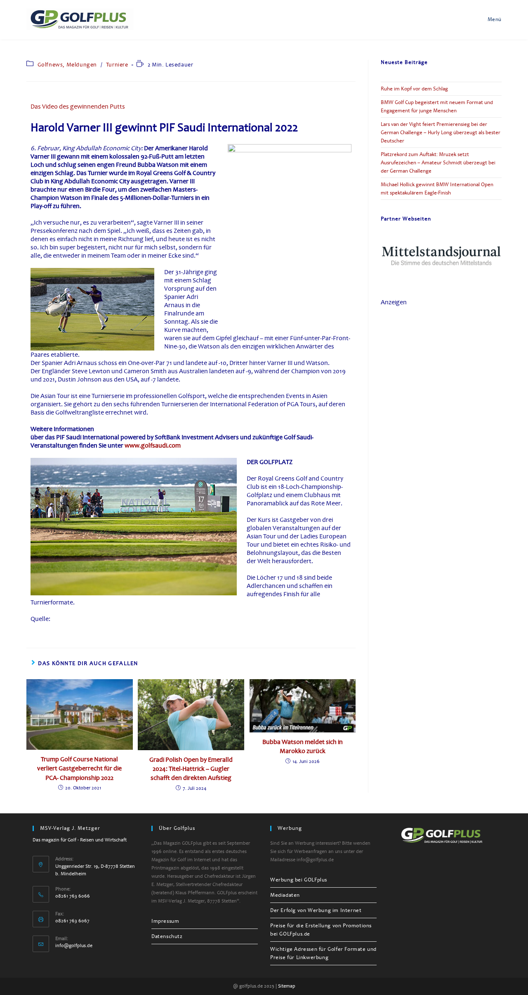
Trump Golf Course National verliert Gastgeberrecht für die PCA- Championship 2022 (79, 768)
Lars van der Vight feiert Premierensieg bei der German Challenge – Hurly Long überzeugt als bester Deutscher (440, 132)
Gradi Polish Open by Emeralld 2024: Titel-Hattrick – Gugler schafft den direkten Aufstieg (191, 769)
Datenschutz (167, 936)
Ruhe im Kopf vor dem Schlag (414, 88)
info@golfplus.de (73, 946)
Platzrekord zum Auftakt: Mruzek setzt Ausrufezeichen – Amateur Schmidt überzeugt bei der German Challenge (438, 162)
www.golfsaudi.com (153, 445)
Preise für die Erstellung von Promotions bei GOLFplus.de (321, 929)
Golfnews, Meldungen (67, 64)
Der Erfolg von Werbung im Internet (315, 910)
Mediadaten (285, 895)
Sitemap (286, 986)
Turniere (117, 64)
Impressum (165, 921)
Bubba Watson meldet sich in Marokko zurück (302, 746)
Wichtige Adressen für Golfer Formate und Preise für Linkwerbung (323, 953)
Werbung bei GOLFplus (298, 880)
